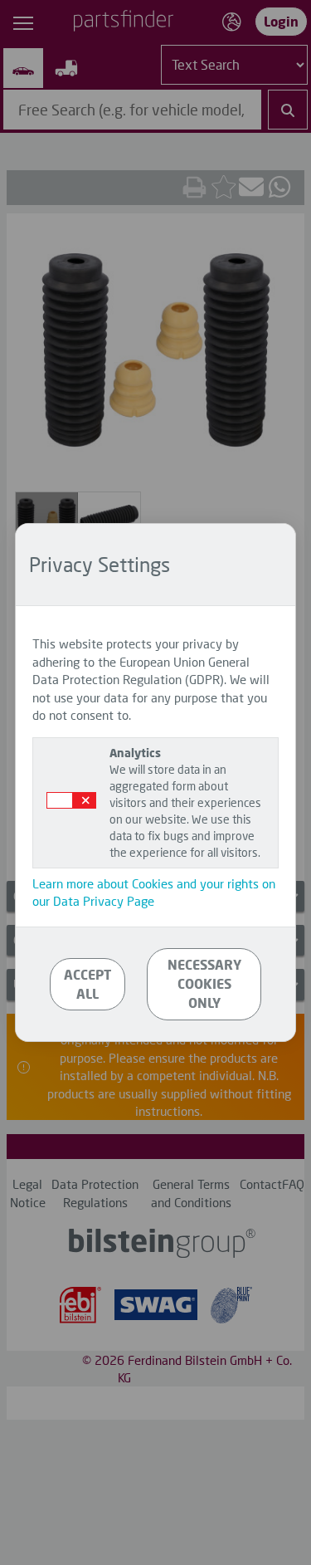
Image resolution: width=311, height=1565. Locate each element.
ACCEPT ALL (87, 983)
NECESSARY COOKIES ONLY (204, 983)
